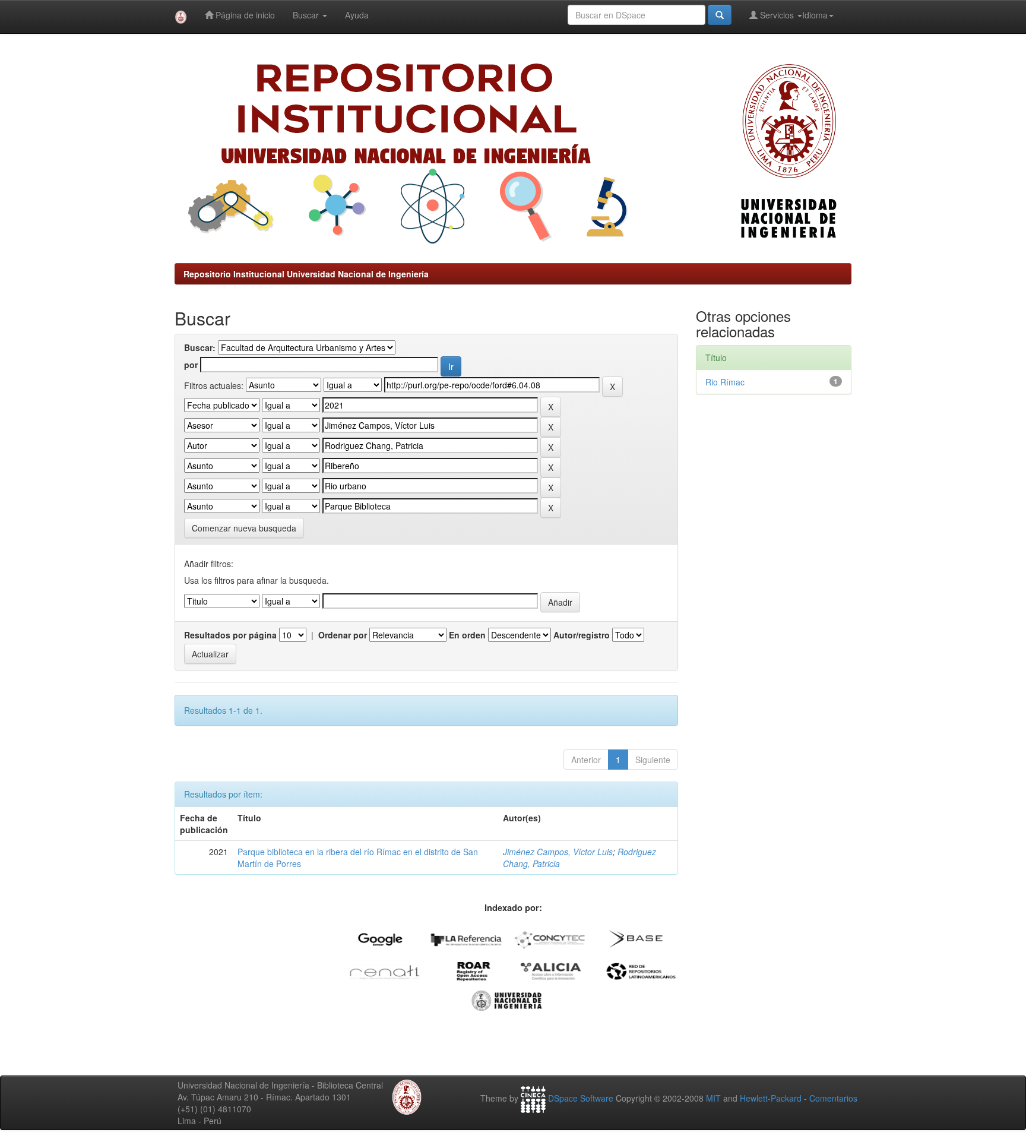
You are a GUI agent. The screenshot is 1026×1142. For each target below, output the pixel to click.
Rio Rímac (725, 382)
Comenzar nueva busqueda (244, 528)
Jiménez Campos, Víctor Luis (558, 852)
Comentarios (833, 1098)
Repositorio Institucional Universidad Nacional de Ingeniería (306, 274)
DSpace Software (580, 1098)
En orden (467, 635)
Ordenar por (342, 635)
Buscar (307, 15)
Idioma (815, 15)
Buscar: (200, 347)
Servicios (777, 15)
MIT (713, 1098)
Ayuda (357, 15)
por (191, 365)
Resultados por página (230, 635)
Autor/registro (581, 635)
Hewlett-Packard (771, 1098)
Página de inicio (244, 15)
